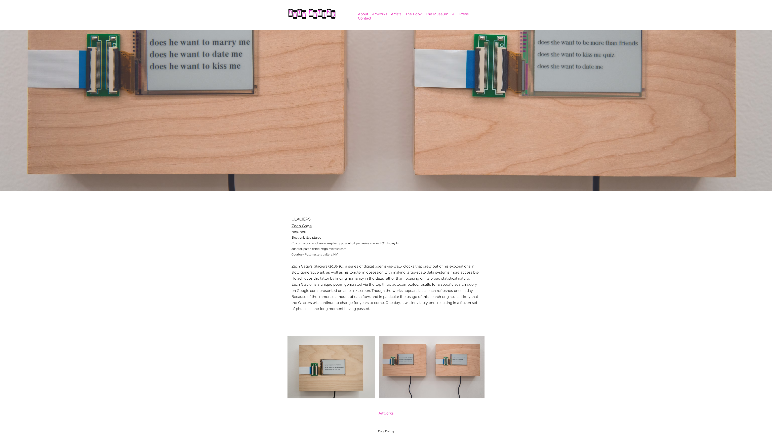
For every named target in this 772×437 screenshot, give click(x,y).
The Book (413, 14)
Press (464, 14)
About (363, 14)
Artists (396, 14)
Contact (364, 18)
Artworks (379, 14)
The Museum (437, 14)
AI (453, 14)
